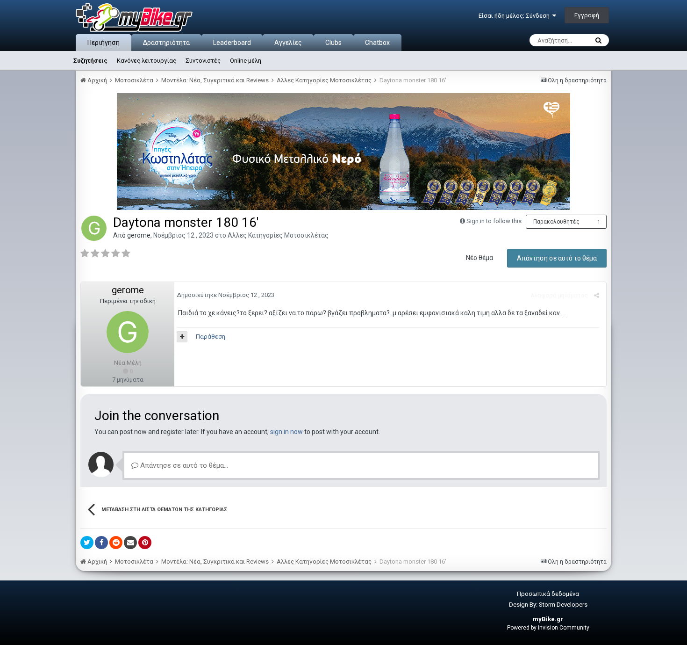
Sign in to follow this (494, 221)
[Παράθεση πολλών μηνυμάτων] (182, 336)
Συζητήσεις (90, 60)
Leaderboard (232, 42)
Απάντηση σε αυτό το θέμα (557, 258)
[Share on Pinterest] (144, 542)
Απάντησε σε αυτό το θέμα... (183, 465)
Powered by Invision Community (548, 627)
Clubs (333, 42)
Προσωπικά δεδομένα (548, 593)
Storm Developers (563, 604)
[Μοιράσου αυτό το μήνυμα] (596, 295)
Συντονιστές (203, 60)
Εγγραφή (586, 15)
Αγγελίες (288, 42)
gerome (138, 235)
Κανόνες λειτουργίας (146, 60)
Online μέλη (245, 60)
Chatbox (377, 42)
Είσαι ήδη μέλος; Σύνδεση (515, 15)
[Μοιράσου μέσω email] (130, 542)
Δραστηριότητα (166, 42)
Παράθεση (210, 336)
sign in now (286, 431)
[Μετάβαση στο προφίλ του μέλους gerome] (94, 228)
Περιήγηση (103, 42)
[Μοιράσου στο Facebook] (101, 542)
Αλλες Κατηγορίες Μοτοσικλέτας (278, 235)
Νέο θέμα (479, 257)
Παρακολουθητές (556, 221)
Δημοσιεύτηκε (225, 294)
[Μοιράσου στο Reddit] (115, 542)
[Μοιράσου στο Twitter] (86, 542)
